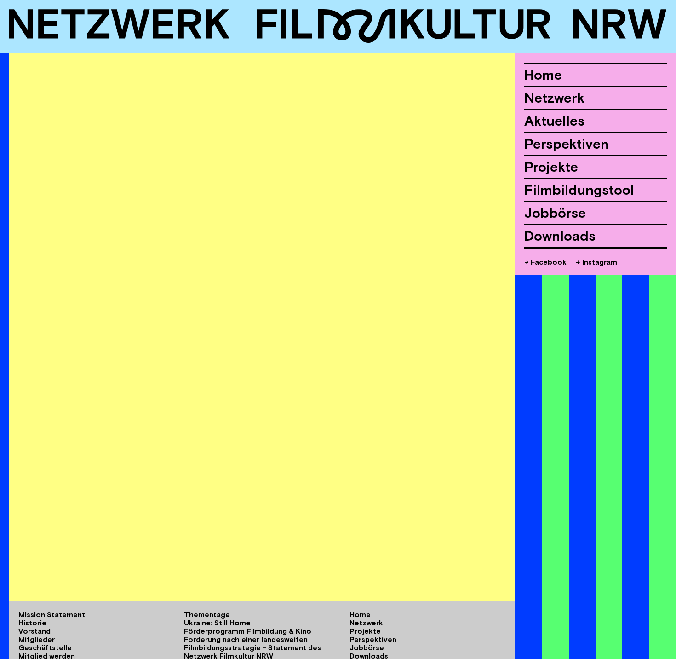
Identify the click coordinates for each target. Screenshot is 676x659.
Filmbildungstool (579, 190)
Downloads (560, 236)
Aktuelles (554, 121)
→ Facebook (545, 262)
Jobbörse (555, 213)
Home (543, 75)
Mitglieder (36, 639)
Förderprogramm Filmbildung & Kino (247, 631)
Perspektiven (566, 144)
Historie (32, 623)
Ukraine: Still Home (217, 623)
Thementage (207, 614)
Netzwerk (554, 98)
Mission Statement (51, 614)
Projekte (551, 167)
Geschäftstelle (45, 647)
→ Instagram (596, 262)
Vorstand (34, 631)
